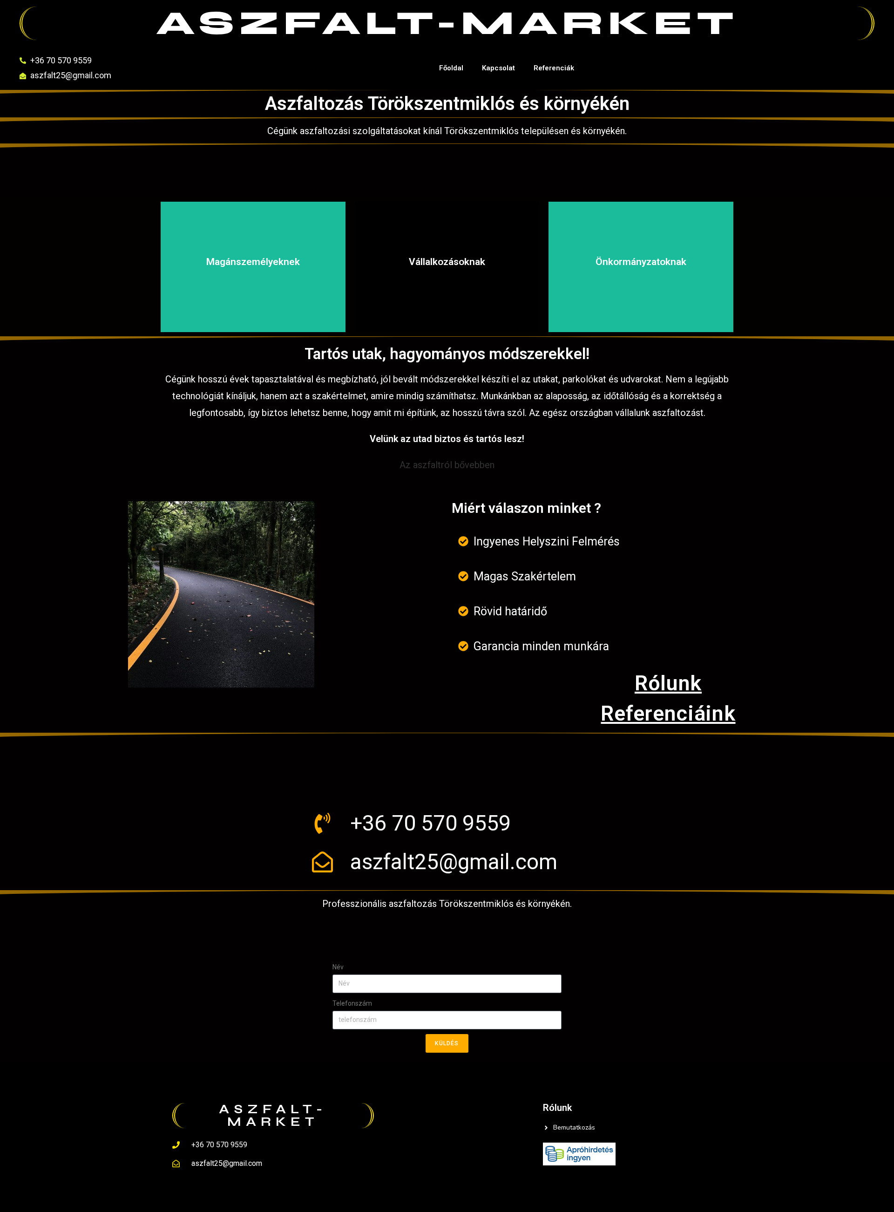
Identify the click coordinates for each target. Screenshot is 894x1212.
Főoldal (451, 68)
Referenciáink (668, 713)
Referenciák (554, 68)
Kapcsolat (498, 68)
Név (338, 967)
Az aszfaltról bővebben (447, 464)
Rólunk (668, 683)
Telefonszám (352, 1003)
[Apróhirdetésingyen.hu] (579, 1153)
